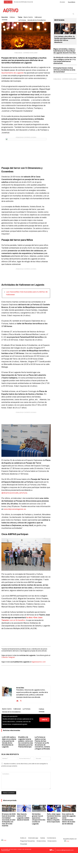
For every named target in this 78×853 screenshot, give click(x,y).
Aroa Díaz (20, 688)
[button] (73, 14)
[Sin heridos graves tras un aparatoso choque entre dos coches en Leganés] (39, 808)
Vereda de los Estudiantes (36, 20)
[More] (38, 681)
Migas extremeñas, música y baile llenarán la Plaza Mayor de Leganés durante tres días (64, 51)
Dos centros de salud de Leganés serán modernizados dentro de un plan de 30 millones (69, 819)
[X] (19, 681)
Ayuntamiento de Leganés (12, 73)
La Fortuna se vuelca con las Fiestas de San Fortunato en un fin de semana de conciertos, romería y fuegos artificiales (42, 743)
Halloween (17, 709)
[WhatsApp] (24, 681)
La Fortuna (22, 20)
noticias (4, 20)
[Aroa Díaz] (9, 694)
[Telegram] (33, 681)
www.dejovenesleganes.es (15, 509)
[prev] (36, 2)
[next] (39, 2)
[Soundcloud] (17, 701)
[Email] (28, 681)
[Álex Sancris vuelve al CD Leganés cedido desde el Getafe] (24, 808)
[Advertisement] (26, 275)
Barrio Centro (7, 709)
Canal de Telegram (8, 657)
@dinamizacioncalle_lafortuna (14, 493)
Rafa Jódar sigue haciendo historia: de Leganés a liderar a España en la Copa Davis (54, 818)
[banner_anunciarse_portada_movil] (26, 150)
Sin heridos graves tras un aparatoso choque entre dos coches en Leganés (38, 819)
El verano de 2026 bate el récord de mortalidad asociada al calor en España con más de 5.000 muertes (9, 820)
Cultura (41, 709)
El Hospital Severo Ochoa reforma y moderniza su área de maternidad (64, 70)
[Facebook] (14, 681)
